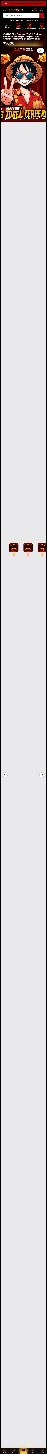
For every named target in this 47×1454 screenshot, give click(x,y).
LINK (33, 1452)
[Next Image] (42, 775)
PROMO (5, 1452)
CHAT (42, 1452)
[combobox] (21, 15)
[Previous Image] (5, 775)
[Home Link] (16, 10)
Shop (4, 10)
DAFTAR (23, 1452)
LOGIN (14, 1452)
